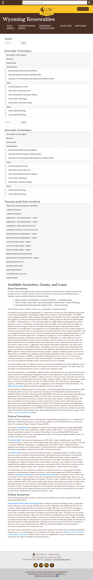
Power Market (12, 278)
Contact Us (48, 559)
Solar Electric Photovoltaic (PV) (19, 91)
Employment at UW (35, 574)
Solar (9, 83)
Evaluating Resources (15, 262)
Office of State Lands (15, 386)
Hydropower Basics (14, 270)
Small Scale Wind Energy (17, 111)
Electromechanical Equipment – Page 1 (22, 234)
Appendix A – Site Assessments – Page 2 (22, 222)
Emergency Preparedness (57, 572)
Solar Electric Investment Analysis (20, 103)
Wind (9, 107)
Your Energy (10, 27)
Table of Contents (14, 210)
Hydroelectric (12, 67)
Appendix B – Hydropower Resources (21, 226)
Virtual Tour (42, 572)
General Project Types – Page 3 (19, 250)
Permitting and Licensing (17, 274)
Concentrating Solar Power (18, 87)
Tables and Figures (14, 214)
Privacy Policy (48, 574)
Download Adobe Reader (62, 559)
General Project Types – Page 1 (19, 242)
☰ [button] (3, 2)
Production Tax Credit (46, 475)
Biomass (10, 59)
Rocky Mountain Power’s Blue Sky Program (23, 503)
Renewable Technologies (46, 27)
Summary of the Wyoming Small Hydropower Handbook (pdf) (31, 79)
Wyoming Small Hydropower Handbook (22, 71)
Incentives (66, 26)
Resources (80, 26)
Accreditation (30, 572)
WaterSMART (22, 427)
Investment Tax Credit (22, 475)
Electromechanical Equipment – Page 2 (22, 238)
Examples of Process (15, 266)
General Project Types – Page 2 (19, 246)
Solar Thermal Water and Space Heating (22, 95)
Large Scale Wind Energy (17, 115)
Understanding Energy (26, 27)
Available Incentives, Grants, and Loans (22, 230)
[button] (47, 11)
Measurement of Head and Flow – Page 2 (23, 258)
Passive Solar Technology (17, 99)
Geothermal (11, 63)
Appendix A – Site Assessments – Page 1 (22, 218)
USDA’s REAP (16, 440)
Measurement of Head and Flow (19, 254)
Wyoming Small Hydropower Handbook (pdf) (24, 75)
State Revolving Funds (22, 412)
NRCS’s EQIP (16, 453)
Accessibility (51, 576)
